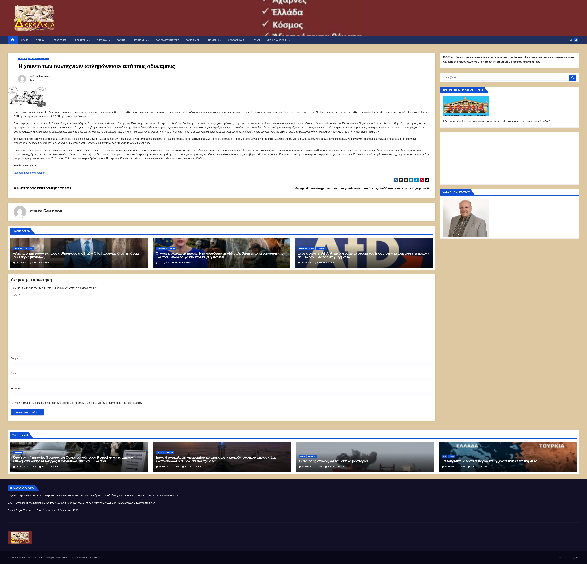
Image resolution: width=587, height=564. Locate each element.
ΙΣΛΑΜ (256, 40)
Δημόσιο (22, 59)
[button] (571, 40)
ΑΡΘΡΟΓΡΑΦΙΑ (236, 40)
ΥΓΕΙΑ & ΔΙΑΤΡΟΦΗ (278, 40)
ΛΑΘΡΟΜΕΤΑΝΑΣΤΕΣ (167, 40)
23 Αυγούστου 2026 (312, 467)
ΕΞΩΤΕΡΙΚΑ (82, 40)
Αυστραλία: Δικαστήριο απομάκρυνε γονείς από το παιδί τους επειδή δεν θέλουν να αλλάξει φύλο (360, 188)
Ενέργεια (161, 452)
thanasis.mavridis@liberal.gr (29, 172)
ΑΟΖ (444, 456)
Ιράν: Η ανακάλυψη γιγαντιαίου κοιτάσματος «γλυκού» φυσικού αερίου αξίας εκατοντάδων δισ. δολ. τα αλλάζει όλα (216, 459)
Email (14, 373)
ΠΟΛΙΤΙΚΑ (214, 40)
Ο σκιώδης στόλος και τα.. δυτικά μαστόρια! (333, 461)
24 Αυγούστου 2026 (26, 467)
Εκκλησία (303, 248)
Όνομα (15, 358)
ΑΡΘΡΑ (302, 456)
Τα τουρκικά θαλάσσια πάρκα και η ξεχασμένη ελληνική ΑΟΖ (489, 461)
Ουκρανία (18, 452)
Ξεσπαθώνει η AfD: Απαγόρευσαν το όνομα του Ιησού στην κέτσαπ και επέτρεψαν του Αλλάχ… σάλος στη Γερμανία (363, 255)
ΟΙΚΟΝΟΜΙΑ (103, 40)
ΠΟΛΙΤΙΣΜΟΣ (193, 40)
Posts (567, 557)
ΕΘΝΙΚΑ (121, 40)
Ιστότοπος (16, 388)
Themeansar (94, 557)
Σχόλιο (15, 295)
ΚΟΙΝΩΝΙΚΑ (141, 40)
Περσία (170, 452)
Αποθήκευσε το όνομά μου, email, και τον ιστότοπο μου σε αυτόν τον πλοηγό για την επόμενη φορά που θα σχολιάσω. (78, 403)
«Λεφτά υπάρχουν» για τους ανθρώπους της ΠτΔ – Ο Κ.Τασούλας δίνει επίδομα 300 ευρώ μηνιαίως (76, 255)
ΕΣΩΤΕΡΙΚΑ (60, 40)
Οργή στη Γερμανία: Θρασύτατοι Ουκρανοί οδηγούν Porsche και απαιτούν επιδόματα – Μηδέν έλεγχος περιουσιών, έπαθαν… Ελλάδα (73, 459)
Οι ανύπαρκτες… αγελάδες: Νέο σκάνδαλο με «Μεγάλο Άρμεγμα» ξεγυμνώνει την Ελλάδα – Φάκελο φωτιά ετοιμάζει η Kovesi (219, 255)
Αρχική (575, 557)
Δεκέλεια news (42, 76)
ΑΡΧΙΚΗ (25, 40)
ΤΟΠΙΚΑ (41, 40)
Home (559, 557)
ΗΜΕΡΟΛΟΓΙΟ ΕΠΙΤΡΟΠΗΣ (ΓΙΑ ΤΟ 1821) (44, 188)
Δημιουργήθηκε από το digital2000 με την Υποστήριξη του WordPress (39, 557)
